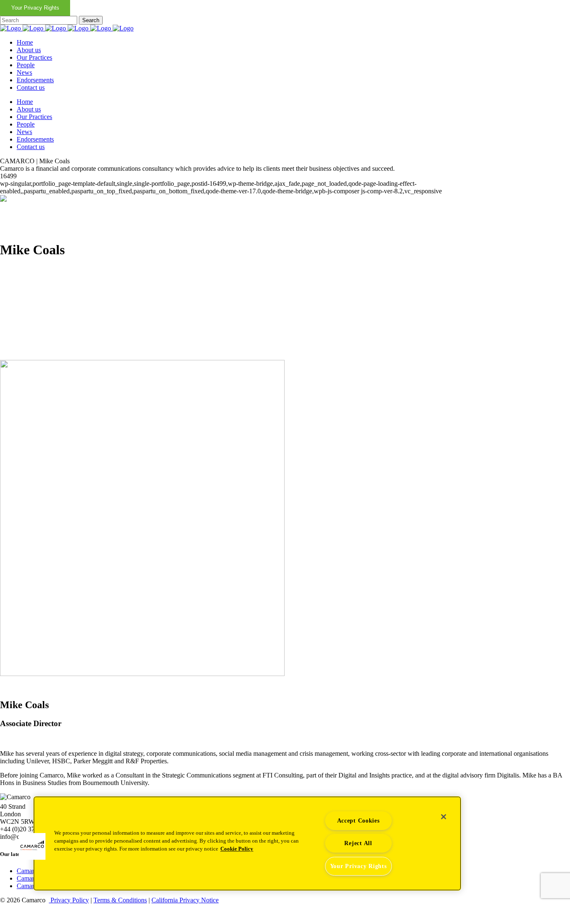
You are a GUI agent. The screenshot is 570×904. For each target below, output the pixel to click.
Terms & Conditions (120, 900)
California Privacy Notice (185, 900)
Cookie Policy (236, 849)
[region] (247, 843)
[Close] (443, 817)
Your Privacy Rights (35, 8)
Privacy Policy (69, 900)
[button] (32, 846)
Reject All (358, 843)
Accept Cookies (358, 820)
